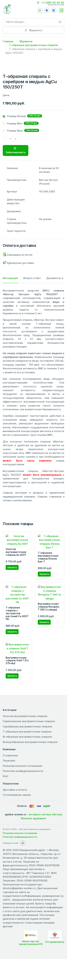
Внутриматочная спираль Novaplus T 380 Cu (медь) (48, 606)
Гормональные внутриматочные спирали (29, 721)
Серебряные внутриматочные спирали (27, 726)
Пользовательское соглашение (22, 765)
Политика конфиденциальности (23, 770)
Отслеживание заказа (17, 794)
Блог (5, 776)
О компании (10, 755)
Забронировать (15, 152)
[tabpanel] (33, 395)
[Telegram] (46, 10)
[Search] (60, 21)
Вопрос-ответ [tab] (32, 278)
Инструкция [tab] (10, 278)
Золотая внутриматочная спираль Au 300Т (16, 552)
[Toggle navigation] (61, 10)
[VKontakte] (53, 10)
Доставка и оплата (15, 789)
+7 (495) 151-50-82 (52, 2)
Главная (8, 41)
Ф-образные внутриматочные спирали (27, 736)
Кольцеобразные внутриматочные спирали (30, 742)
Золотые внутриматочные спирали (25, 716)
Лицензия (9, 760)
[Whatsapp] (39, 10)
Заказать (12, 567)
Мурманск (26, 41)
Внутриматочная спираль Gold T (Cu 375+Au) (17, 660)
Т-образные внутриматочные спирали (33, 45)
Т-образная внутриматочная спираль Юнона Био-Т (48, 557)
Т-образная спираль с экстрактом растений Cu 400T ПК (17, 613)
